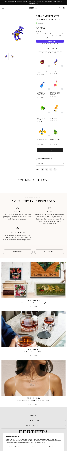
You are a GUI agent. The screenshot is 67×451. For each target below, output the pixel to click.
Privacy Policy (41, 442)
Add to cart (50, 150)
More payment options (50, 43)
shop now (33, 306)
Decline (51, 447)
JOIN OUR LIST (33, 410)
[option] (33, 2)
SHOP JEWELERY (33, 404)
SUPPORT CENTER (33, 420)
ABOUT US (33, 415)
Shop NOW (33, 355)
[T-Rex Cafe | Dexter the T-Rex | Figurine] (42, 169)
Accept (32, 447)
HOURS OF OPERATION (33, 425)
